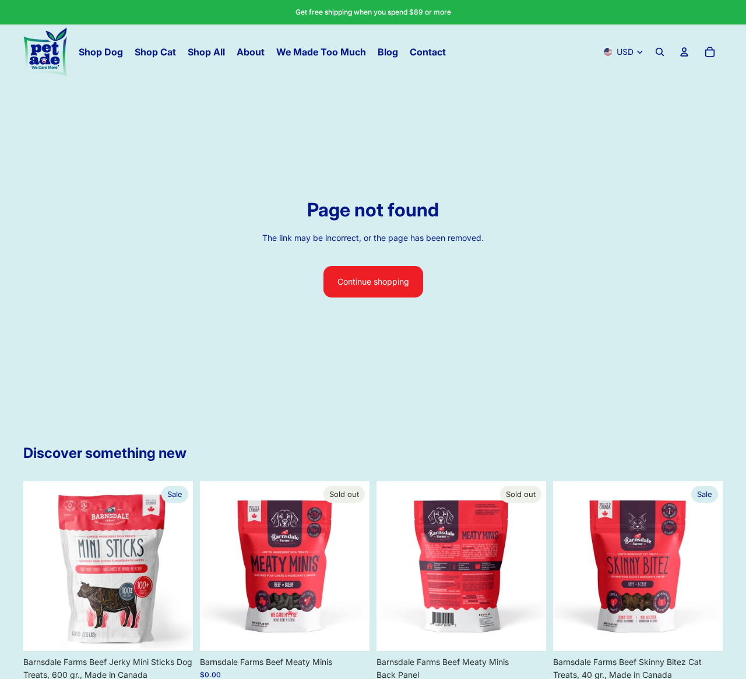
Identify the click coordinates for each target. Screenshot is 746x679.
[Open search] (660, 52)
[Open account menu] (684, 52)
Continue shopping (373, 281)
